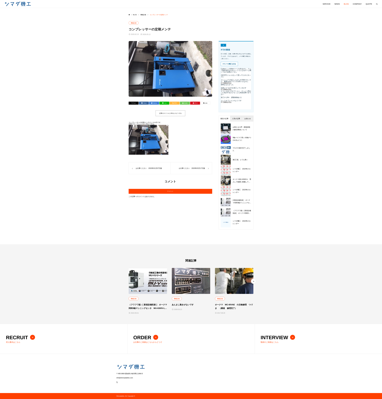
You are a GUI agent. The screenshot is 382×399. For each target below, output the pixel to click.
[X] (117, 382)
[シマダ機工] (18, 4)
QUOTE (369, 4)
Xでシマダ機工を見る (229, 64)
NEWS (337, 4)
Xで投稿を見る (226, 83)
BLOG (346, 4)
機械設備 (133, 23)
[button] (253, 281)
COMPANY (357, 4)
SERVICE (326, 4)
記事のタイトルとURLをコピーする (170, 113)
